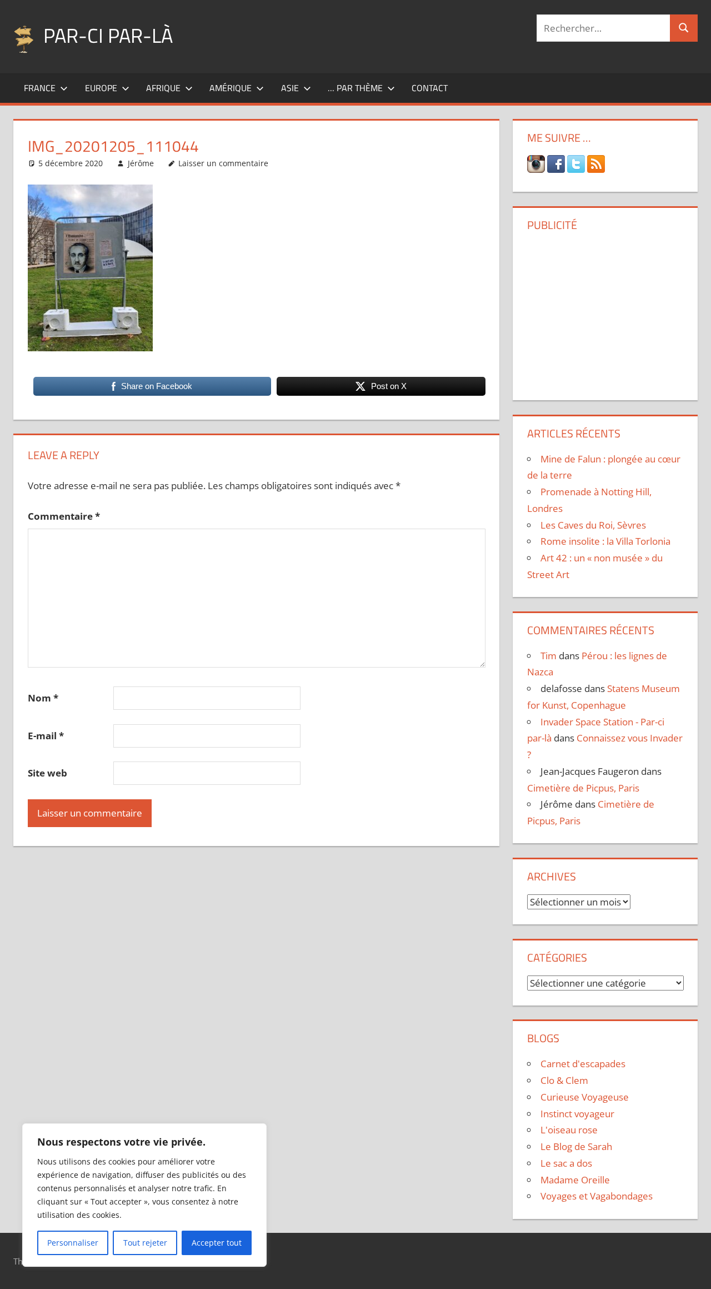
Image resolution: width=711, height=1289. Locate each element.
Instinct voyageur (577, 1113)
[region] (144, 1195)
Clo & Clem (564, 1080)
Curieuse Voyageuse (584, 1097)
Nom (43, 697)
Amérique (230, 87)
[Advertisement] (605, 311)
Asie (290, 87)
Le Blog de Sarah (576, 1146)
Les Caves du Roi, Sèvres (593, 525)
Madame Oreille (575, 1179)
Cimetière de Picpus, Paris (583, 788)
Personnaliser (72, 1242)
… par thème (355, 87)
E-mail (46, 735)
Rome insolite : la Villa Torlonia (605, 541)
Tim (548, 655)
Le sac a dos (566, 1163)
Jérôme (141, 163)
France (40, 87)
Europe (101, 87)
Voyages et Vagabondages (596, 1196)
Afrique (163, 87)
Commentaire (64, 516)
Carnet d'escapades (582, 1063)
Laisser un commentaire (223, 163)
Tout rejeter (145, 1242)
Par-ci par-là (108, 35)
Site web (47, 773)
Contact (430, 87)
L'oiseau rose (569, 1129)
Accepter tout (217, 1242)
